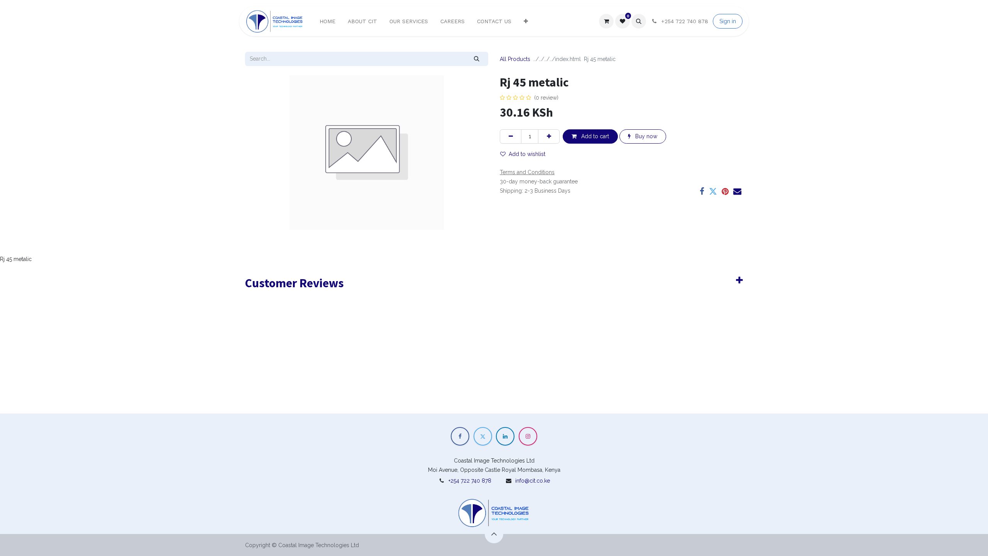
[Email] (737, 191)
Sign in (727, 21)
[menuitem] (327, 21)
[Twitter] (713, 191)
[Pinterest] (725, 191)
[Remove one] (510, 136)
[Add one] (549, 136)
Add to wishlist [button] (527, 154)
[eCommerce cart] (606, 21)
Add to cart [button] (594, 136)
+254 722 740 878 (469, 481)
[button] (638, 21)
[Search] (476, 59)
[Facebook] (702, 191)
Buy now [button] (645, 136)
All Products (515, 59)
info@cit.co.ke (532, 481)
